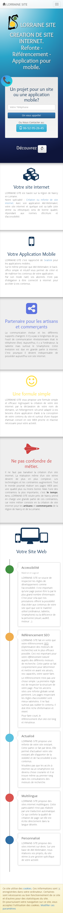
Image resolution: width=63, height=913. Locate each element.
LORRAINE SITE (16, 4)
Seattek (48, 260)
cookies (27, 888)
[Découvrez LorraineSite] (42, 149)
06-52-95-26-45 (33, 128)
